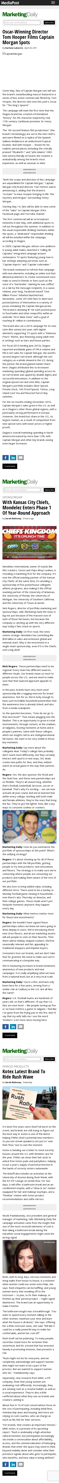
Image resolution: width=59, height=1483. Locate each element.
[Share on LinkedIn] (13, 457)
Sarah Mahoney (13, 518)
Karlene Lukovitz (14, 48)
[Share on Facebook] (5, 457)
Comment (10, 466)
